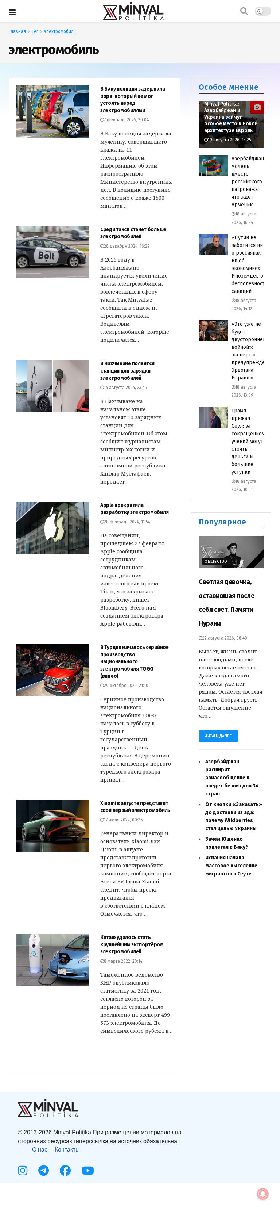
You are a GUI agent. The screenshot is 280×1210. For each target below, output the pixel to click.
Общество (216, 561)
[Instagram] (22, 1170)
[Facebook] (65, 1170)
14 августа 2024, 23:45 (125, 387)
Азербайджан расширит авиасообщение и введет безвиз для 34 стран (232, 778)
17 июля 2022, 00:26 (123, 819)
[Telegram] (43, 1170)
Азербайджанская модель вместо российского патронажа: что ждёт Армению (253, 182)
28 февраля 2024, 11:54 (127, 521)
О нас (39, 1149)
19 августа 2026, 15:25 (229, 139)
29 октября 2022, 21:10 (126, 685)
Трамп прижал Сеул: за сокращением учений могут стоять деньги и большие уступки (248, 441)
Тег (35, 31)
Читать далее (218, 736)
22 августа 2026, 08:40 (224, 638)
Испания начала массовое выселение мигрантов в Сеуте (231, 866)
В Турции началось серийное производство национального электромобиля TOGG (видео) (134, 661)
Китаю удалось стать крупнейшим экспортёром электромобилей (132, 944)
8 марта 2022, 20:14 (123, 961)
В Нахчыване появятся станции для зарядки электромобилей (127, 370)
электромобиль (60, 31)
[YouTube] (88, 1170)
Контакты (67, 1149)
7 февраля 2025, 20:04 (126, 119)
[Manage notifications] (263, 1194)
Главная (17, 31)
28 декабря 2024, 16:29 (127, 246)
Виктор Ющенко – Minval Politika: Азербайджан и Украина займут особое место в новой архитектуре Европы (230, 114)
